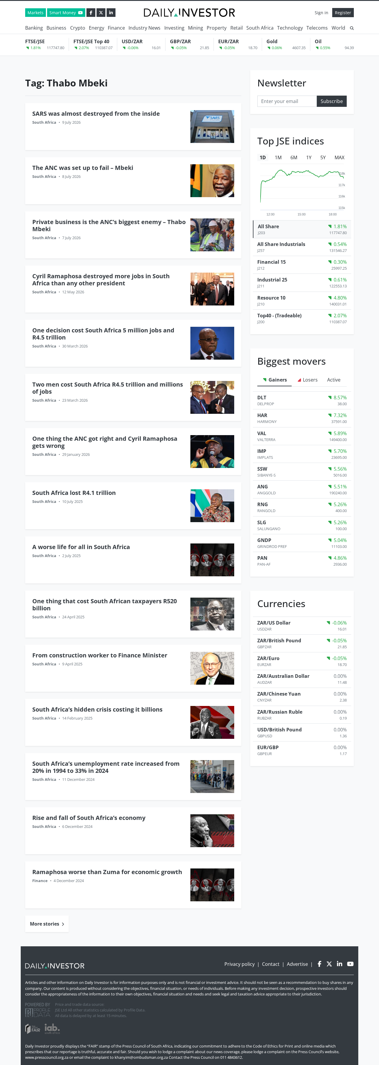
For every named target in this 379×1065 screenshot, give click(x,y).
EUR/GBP (268, 747)
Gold (271, 41)
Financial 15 (271, 262)
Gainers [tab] (277, 380)
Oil (318, 41)
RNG (262, 504)
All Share (268, 226)
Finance (116, 28)
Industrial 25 (272, 279)
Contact (271, 964)
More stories (45, 924)
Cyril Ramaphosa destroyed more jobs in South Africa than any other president (101, 279)
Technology (290, 28)
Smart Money (63, 12)
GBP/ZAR (180, 41)
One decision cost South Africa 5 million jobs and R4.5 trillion (103, 333)
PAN (262, 558)
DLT (261, 397)
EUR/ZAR (228, 41)
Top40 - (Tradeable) (279, 315)
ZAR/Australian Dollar (283, 676)
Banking (34, 28)
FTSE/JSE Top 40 (91, 41)
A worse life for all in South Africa (81, 547)
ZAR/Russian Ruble (279, 712)
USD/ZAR (132, 41)
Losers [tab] (310, 380)
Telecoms (317, 28)
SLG (261, 522)
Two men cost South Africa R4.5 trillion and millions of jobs (107, 387)
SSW (262, 469)
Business (56, 28)
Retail (236, 28)
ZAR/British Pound (279, 640)
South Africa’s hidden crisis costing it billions (97, 709)
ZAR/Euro (268, 658)
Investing (174, 28)
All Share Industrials (281, 244)
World (338, 28)
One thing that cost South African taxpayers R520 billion (104, 604)
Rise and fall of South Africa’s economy (89, 818)
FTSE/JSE (35, 41)
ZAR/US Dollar (273, 623)
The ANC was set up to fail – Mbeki (82, 168)
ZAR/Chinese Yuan (279, 694)
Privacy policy (239, 964)
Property (217, 28)
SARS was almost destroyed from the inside (96, 114)
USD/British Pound (279, 729)
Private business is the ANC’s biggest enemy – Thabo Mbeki (109, 225)
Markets (36, 12)
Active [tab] (334, 380)
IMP (261, 451)
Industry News (144, 28)
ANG (262, 486)
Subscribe (332, 101)
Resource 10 (271, 298)
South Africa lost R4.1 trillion (74, 493)
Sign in (321, 12)
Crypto (77, 28)
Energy (96, 28)
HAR (262, 415)
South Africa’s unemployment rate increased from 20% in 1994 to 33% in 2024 (106, 767)
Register (343, 12)
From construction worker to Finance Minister (99, 655)
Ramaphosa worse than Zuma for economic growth (107, 872)
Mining (195, 28)
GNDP (264, 540)
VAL (261, 433)
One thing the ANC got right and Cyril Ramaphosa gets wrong (104, 442)
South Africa (260, 28)
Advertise (297, 964)
